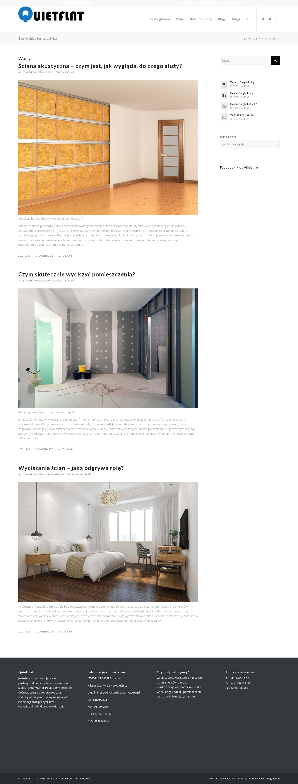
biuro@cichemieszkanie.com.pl (208, 2)
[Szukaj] (247, 19)
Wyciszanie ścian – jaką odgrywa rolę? (71, 467)
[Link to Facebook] (276, 19)
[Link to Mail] (270, 19)
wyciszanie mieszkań (61, 72)
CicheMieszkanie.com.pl (48, 778)
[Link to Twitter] (263, 19)
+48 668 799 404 (77, 2)
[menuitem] (159, 19)
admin (70, 255)
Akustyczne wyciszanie (32, 72)
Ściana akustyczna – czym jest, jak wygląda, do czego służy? (100, 65)
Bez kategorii (56, 474)
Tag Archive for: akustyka (37, 38)
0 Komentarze (44, 255)
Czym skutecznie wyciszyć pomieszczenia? (76, 274)
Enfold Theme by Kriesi (78, 778)
